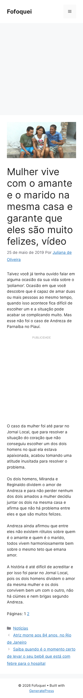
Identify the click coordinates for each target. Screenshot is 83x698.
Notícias (20, 628)
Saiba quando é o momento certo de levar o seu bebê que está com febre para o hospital (41, 656)
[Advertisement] (41, 66)
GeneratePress (41, 691)
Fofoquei (19, 11)
